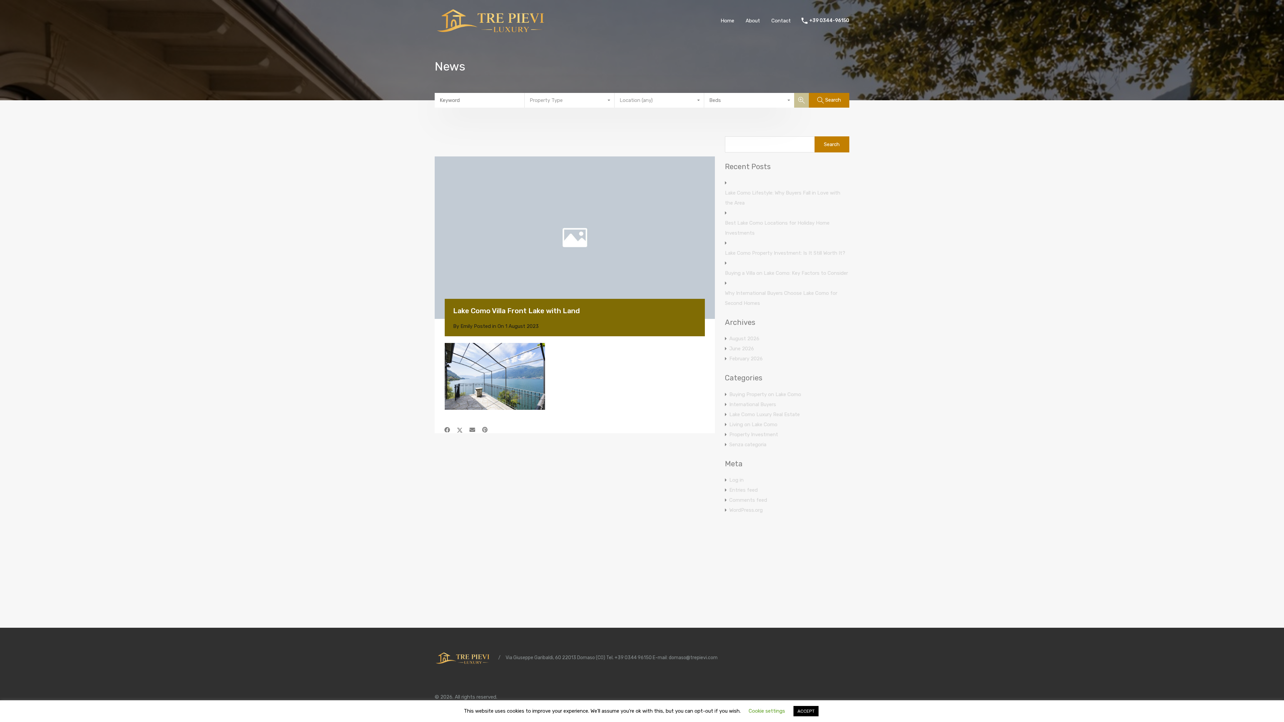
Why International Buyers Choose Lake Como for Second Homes (781, 298)
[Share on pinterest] (485, 430)
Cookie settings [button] (767, 711)
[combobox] (570, 100)
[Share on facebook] (447, 430)
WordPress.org (746, 510)
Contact (781, 21)
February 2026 (746, 359)
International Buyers (752, 404)
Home (727, 21)
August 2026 (744, 339)
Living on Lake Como (753, 425)
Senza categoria (747, 445)
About (753, 21)
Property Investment (753, 435)
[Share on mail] (472, 430)
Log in (736, 480)
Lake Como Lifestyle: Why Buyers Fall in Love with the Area (782, 198)
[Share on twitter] (459, 430)
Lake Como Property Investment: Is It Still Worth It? (785, 253)
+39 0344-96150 (829, 20)
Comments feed (748, 500)
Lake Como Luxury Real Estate (764, 414)
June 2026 (741, 349)
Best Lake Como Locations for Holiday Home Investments (777, 228)
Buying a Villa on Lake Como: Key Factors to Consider (786, 273)
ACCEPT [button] (806, 711)
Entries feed (743, 490)
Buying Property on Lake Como (765, 394)
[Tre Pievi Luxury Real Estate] (493, 32)
